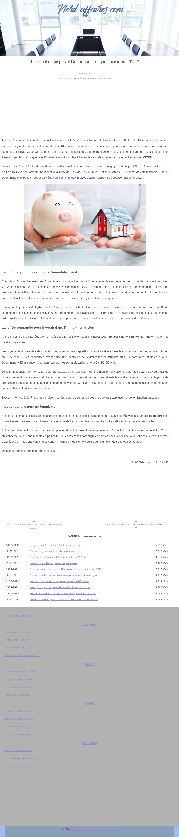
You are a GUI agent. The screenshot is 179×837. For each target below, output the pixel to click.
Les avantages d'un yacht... (19, 647)
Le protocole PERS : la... (17, 639)
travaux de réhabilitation (73, 371)
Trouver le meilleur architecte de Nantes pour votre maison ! (63, 593)
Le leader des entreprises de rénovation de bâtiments (59, 581)
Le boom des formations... (18, 750)
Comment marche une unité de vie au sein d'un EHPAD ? (136, 526)
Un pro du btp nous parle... (19, 679)
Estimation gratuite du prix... (19, 718)
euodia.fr (48, 450)
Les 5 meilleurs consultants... (20, 632)
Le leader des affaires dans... (20, 615)
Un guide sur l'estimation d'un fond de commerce (57, 545)
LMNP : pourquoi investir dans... (22, 655)
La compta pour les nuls (17, 687)
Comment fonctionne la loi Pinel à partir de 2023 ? (57, 557)
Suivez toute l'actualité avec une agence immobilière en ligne (63, 575)
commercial (89, 833)
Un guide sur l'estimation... (19, 711)
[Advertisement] (85, 106)
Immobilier (85, 73)
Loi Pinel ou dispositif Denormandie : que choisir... (85, 78)
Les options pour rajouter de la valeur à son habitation (60, 587)
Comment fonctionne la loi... (19, 726)
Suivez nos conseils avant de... (21, 671)
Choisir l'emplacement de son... (21, 758)
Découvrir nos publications (103, 829)
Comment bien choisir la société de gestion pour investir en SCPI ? (67, 569)
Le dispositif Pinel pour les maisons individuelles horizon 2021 (64, 599)
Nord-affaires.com (79, 829)
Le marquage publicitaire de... (20, 766)
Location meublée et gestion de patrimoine (53, 563)
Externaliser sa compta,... (18, 694)
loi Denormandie (81, 146)
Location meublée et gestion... (21, 734)
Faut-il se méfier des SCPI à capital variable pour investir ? (34, 526)
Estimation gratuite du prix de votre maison (53, 551)
